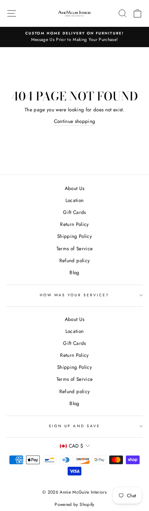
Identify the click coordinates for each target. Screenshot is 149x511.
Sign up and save (74, 426)
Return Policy (74, 224)
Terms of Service (74, 248)
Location (74, 200)
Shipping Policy (74, 236)
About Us (75, 188)
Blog (74, 272)
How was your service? (74, 295)
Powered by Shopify (74, 504)
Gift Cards (74, 212)
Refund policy (74, 260)
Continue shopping (74, 121)
